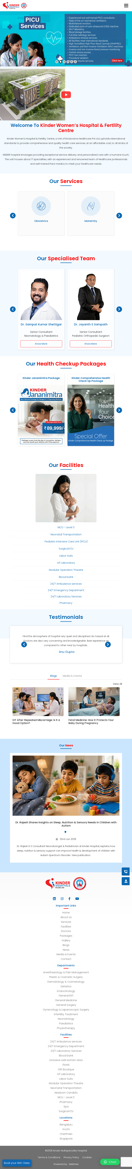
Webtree (74, 1164)
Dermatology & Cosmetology (66, 982)
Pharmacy (66, 1102)
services (80, 143)
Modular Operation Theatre (66, 1083)
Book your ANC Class (17, 1163)
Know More (41, 343)
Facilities (66, 926)
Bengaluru (66, 1124)
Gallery (66, 940)
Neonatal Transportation (66, 1088)
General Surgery (66, 1005)
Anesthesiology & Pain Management (66, 972)
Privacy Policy (71, 1157)
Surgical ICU (66, 1111)
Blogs (66, 945)
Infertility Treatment (66, 1014)
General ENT (66, 995)
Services (66, 922)
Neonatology (66, 1019)
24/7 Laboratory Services (66, 1051)
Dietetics (66, 986)
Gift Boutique (66, 1069)
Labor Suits (66, 1079)
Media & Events (66, 954)
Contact (66, 959)
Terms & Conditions (49, 1157)
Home (66, 912)
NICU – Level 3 (66, 1097)
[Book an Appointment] (106, 871)
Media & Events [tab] (72, 676)
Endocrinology (66, 991)
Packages (66, 936)
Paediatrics (66, 1023)
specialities (40, 159)
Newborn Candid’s (66, 1093)
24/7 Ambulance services (66, 1041)
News (66, 950)
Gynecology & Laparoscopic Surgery (66, 1009)
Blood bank (66, 1055)
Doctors (66, 931)
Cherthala (66, 1134)
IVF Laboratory (66, 1074)
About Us (66, 917)
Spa (66, 1106)
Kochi (66, 1129)
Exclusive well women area (66, 1060)
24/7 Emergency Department (66, 1046)
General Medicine (66, 1000)
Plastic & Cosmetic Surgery (66, 977)
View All (117, 684)
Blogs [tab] (53, 676)
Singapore (66, 1138)
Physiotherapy (66, 1028)
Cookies (87, 1157)
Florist (66, 1065)
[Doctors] (115, 881)
